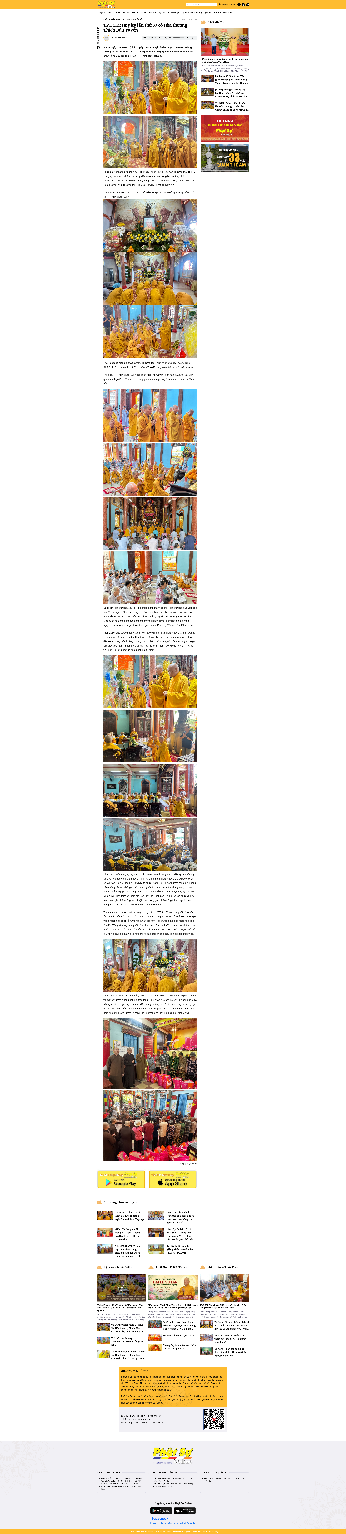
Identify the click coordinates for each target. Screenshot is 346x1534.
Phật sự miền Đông (112, 19)
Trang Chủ (101, 12)
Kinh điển (227, 12)
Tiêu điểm (215, 22)
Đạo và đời (164, 12)
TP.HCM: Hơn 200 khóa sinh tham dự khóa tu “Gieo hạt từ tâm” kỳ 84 (230, 1339)
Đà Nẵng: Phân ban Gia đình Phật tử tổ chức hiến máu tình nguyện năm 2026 (230, 1352)
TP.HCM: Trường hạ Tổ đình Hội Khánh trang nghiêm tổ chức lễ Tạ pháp (129, 1216)
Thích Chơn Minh (119, 38)
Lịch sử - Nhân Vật (117, 1267)
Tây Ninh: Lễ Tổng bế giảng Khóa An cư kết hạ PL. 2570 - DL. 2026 (180, 1249)
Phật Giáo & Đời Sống (170, 1267)
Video (144, 12)
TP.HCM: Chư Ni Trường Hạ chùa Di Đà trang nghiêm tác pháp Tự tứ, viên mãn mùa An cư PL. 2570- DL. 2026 (128, 1253)
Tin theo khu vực (228, 5)
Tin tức (135, 12)
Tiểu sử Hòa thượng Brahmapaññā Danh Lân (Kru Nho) (127, 1341)
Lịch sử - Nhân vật (134, 19)
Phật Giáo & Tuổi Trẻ (222, 1267)
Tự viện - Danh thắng (192, 12)
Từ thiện (175, 12)
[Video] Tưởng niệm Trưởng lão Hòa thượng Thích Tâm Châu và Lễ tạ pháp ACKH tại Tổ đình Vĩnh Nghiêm (121, 1308)
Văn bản (152, 12)
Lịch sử (207, 12)
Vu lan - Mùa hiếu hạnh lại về (178, 1335)
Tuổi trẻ (217, 12)
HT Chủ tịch (114, 12)
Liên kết (126, 12)
